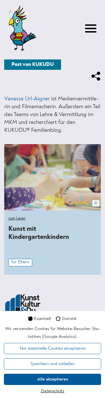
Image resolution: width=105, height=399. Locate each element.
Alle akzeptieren (52, 379)
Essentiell (42, 319)
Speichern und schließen (53, 364)
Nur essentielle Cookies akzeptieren (53, 348)
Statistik (69, 319)
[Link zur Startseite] (21, 29)
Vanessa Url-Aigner (27, 99)
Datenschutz (52, 391)
